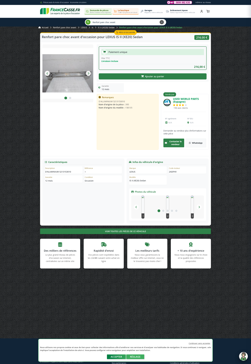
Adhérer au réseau (203, 2)
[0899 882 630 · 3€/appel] (179, 2)
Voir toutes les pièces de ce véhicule (125, 231)
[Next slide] (88, 73)
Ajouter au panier (154, 76)
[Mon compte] (202, 11)
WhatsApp (197, 142)
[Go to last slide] (136, 207)
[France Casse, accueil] (60, 11)
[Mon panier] (208, 11)
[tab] (65, 98)
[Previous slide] (47, 73)
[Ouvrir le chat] (243, 358)
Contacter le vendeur (175, 143)
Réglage (135, 356)
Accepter (116, 356)
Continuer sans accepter (199, 343)
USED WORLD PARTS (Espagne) (186, 100)
